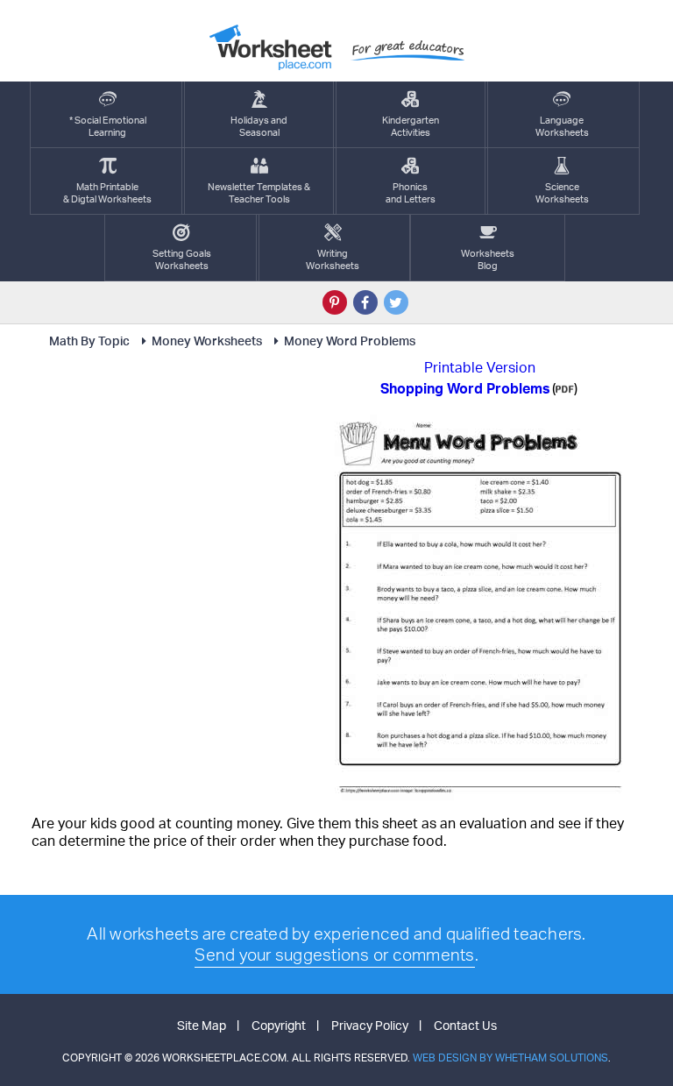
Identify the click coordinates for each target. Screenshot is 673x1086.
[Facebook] (365, 302)
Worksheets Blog (487, 259)
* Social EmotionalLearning (107, 126)
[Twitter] (396, 302)
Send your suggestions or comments (334, 954)
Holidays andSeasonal (258, 126)
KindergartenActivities (410, 126)
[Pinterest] (334, 302)
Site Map (201, 1025)
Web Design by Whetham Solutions (510, 1057)
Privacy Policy (369, 1025)
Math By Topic (89, 340)
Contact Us (465, 1025)
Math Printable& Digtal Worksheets (107, 193)
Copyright (278, 1025)
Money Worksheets (207, 340)
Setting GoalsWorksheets (181, 259)
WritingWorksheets (332, 259)
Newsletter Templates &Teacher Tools (259, 193)
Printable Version (479, 367)
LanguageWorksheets (562, 126)
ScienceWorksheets (562, 193)
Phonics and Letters (411, 193)
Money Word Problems (349, 340)
